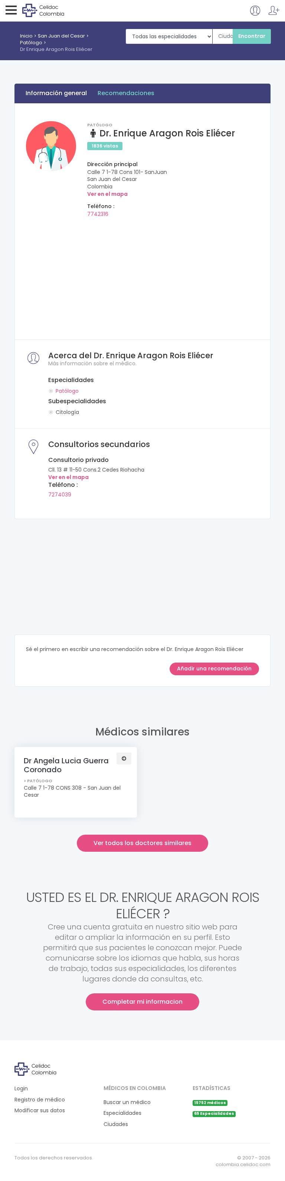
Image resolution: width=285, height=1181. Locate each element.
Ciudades (116, 1124)
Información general (56, 93)
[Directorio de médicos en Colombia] (52, 10)
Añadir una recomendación (214, 668)
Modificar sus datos (39, 1110)
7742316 (97, 214)
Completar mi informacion (142, 1001)
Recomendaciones (126, 93)
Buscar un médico (127, 1102)
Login (21, 1088)
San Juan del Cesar (61, 35)
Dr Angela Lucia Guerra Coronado (66, 765)
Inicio (26, 35)
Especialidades (122, 1113)
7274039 (59, 494)
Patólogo (31, 42)
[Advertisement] (142, 276)
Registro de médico (39, 1099)
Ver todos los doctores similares (142, 843)
